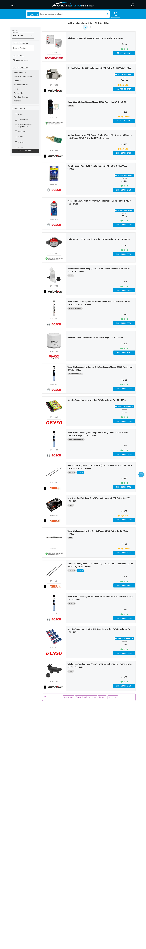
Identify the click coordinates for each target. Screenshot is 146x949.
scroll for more (24, 151)
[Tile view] (90, 27)
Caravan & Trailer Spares (23, 77)
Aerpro (20, 114)
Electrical (17, 81)
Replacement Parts (21, 85)
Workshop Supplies (21, 97)
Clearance (17, 101)
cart (133, 6)
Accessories (18, 73)
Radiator (102, 697)
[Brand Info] (54, 90)
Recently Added (22, 60)
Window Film (18, 93)
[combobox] (22, 35)
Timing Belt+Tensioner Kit (86, 697)
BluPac (21, 142)
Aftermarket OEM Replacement (25, 125)
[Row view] (85, 27)
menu (13, 6)
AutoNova (22, 131)
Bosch (20, 148)
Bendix (20, 137)
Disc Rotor (113, 697)
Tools (16, 89)
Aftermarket (23, 120)
